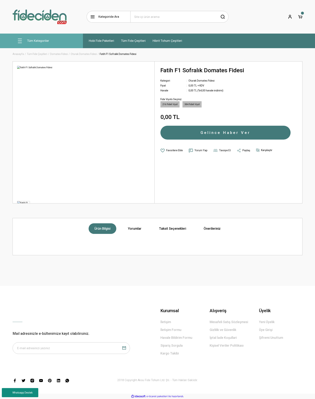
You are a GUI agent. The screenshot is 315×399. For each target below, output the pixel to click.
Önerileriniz (212, 228)
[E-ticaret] (157, 396)
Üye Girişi (266, 330)
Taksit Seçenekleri (172, 228)
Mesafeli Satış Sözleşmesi (229, 322)
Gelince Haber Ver (225, 132)
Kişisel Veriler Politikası (227, 345)
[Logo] (40, 16)
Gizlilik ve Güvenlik (223, 330)
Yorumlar (134, 228)
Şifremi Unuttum (271, 338)
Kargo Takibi (169, 353)
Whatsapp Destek (22, 392)
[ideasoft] (138, 396)
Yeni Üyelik (267, 322)
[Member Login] (290, 17)
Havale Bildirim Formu (176, 338)
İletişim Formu (170, 330)
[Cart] (300, 17)
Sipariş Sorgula (171, 345)
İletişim (165, 322)
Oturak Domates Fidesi (201, 80)
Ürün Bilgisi (102, 228)
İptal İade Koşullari (223, 338)
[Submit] (124, 348)
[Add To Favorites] (171, 150)
